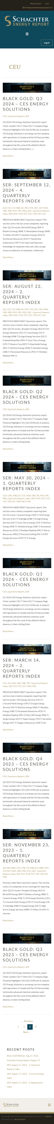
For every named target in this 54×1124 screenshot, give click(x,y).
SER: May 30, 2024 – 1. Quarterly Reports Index (26, 483)
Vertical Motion (19, 1119)
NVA (46, 208)
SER (27, 116)
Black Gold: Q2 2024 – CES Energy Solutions (26, 397)
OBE (5, 210)
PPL (20, 210)
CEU (5, 116)
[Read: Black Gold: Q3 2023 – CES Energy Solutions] (27, 938)
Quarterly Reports (16, 116)
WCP (23, 501)
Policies (48, 1116)
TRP (35, 214)
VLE (44, 214)
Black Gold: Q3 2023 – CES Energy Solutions (26, 954)
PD (38, 495)
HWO (41, 868)
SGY (15, 686)
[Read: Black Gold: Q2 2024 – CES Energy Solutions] (27, 380)
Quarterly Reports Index (19, 498)
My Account (35, 3)
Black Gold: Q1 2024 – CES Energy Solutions (26, 579)
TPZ (5, 501)
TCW (28, 874)
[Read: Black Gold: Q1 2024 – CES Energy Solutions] (27, 562)
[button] (27, 34)
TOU (30, 214)
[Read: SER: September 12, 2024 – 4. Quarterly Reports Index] (27, 173)
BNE (13, 868)
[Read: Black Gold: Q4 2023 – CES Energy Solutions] (27, 747)
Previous (27, 1021)
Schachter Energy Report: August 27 (23, 1060)
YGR (29, 501)
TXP (41, 874)
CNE (10, 495)
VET (39, 214)
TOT (25, 214)
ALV (4, 208)
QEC (30, 210)
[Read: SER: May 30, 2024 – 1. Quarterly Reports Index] (27, 466)
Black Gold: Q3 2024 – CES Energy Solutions (26, 104)
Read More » (8, 155)
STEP (20, 214)
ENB (18, 208)
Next (27, 1032)
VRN (18, 501)
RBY (11, 214)
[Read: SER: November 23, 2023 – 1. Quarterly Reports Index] (27, 833)
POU (15, 210)
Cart (47, 3)
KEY (41, 208)
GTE (31, 208)
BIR (9, 868)
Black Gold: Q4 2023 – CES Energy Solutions (26, 764)
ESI (22, 208)
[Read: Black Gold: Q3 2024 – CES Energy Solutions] (27, 87)
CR (13, 208)
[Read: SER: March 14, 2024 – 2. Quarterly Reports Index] (27, 649)
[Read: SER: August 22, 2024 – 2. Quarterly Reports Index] (27, 275)
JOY (4, 871)
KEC (36, 208)
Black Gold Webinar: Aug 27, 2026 (22, 1055)
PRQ (24, 210)
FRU (27, 208)
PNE (10, 210)
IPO (47, 868)
